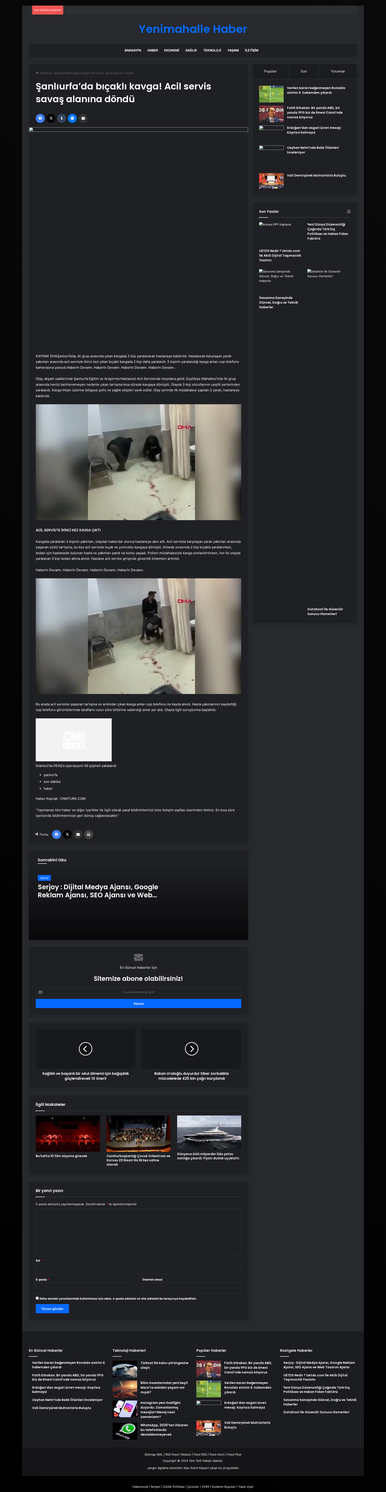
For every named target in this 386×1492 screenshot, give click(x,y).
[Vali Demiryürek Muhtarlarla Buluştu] (271, 181)
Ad (39, 1260)
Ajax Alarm (191, 1468)
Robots (186, 1454)
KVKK (205, 1486)
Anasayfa (132, 50)
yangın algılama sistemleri (165, 1468)
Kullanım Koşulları (224, 1486)
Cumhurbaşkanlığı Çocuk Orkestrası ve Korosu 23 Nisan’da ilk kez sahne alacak (138, 1160)
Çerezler (193, 1486)
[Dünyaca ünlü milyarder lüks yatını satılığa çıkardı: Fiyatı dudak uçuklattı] (209, 1132)
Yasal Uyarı (246, 1486)
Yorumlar (338, 71)
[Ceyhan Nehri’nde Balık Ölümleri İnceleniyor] (271, 157)
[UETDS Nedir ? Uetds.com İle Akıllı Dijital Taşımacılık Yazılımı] (280, 234)
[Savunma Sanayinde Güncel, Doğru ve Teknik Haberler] (280, 281)
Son (304, 71)
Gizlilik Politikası (174, 1486)
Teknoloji (212, 50)
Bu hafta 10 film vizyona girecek (61, 1156)
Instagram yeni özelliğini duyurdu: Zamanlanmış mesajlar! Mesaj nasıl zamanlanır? (160, 1409)
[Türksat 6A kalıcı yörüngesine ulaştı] (125, 1369)
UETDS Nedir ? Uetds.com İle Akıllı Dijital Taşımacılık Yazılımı (280, 255)
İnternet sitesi (152, 1279)
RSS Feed (171, 1454)
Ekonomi (171, 50)
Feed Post (234, 1454)
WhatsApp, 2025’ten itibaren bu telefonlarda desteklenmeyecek (164, 1430)
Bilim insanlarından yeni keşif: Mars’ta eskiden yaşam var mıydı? (165, 1387)
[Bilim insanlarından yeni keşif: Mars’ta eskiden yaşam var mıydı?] (125, 1389)
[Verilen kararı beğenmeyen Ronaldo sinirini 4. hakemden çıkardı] (271, 94)
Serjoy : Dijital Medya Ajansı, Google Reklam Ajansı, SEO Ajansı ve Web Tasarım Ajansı (98, 895)
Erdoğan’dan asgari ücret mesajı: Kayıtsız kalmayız (314, 130)
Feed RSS (200, 1454)
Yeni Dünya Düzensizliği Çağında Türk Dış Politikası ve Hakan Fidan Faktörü (327, 231)
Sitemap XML (154, 1454)
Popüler (270, 71)
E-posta (42, 1279)
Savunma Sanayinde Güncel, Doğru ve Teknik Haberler (278, 302)
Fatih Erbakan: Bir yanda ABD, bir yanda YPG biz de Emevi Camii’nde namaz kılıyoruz (315, 112)
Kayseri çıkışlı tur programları (219, 1468)
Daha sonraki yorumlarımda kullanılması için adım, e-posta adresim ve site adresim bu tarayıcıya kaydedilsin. (118, 1298)
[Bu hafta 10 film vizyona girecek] (68, 1133)
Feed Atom (217, 1454)
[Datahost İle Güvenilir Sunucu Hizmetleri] (328, 437)
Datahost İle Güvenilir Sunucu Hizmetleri (325, 611)
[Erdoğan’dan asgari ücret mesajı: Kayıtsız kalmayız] (271, 134)
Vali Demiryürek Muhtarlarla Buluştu (316, 175)
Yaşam (233, 50)
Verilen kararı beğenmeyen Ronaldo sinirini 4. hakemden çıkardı (316, 90)
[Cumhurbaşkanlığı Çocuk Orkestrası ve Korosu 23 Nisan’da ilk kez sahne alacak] (139, 1133)
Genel (44, 878)
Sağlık (191, 50)
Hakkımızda (140, 1486)
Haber (152, 50)
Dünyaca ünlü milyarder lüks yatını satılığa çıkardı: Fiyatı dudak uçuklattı (208, 1156)
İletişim (251, 50)
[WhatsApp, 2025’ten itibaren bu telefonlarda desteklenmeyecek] (125, 1431)
